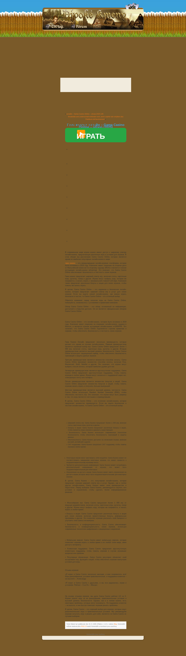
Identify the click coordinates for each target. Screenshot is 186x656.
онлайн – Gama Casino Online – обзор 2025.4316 (95, 123)
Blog (115, 624)
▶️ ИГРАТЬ (91, 135)
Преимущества (76, 192)
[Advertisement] (93, 57)
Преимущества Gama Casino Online (90, 170)
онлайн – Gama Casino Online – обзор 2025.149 (84, 114)
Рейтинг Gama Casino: (81, 247)
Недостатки (74, 203)
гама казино (70, 263)
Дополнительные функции (84, 225)
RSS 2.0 (84, 626)
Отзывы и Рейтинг (78, 236)
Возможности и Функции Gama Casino (92, 214)
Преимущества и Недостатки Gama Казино (95, 181)
